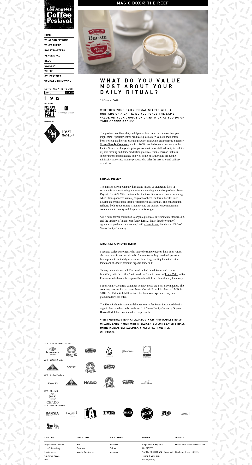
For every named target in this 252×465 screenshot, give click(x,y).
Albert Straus (151, 224)
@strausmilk (129, 327)
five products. (143, 312)
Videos (48, 71)
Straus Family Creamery (114, 144)
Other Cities (52, 76)
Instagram (114, 452)
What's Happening (56, 40)
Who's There (52, 45)
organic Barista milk (139, 278)
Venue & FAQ (52, 55)
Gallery (50, 66)
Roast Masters (54, 50)
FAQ (79, 444)
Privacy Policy (148, 459)
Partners (81, 448)
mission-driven (113, 186)
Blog (47, 60)
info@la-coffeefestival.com (194, 444)
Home (47, 35)
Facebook (114, 444)
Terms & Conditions (151, 456)
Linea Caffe (171, 274)
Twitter (113, 448)
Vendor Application (57, 81)
